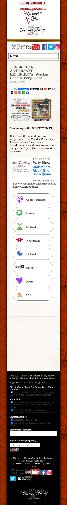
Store (37, 463)
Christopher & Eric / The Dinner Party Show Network (32, 388)
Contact (33, 466)
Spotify (30, 213)
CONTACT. (15, 375)
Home (16, 458)
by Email (31, 254)
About (48, 463)
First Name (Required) (21, 430)
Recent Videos (23, 463)
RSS (28, 295)
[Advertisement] (33, 349)
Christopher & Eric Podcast (38, 458)
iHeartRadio (33, 240)
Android (31, 227)
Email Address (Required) (23, 441)
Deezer (30, 281)
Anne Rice (15, 399)
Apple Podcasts (36, 200)
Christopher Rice (18, 417)
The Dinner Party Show (33, 461)
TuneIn (30, 268)
